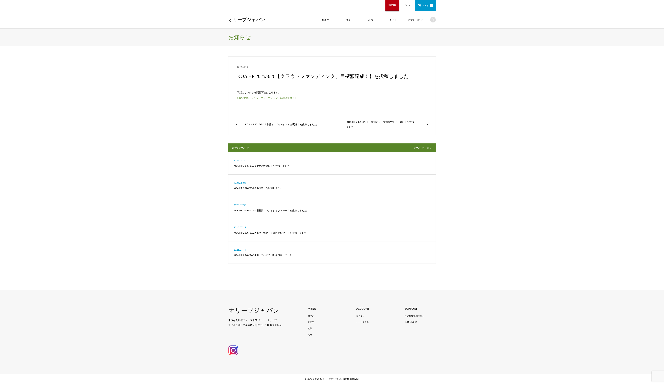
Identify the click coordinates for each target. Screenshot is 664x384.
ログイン (406, 5)
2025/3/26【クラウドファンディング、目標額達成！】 (267, 98)
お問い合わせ (415, 19)
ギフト (393, 19)
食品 (348, 19)
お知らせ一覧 (421, 147)
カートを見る (362, 322)
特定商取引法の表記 (414, 315)
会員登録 (392, 4)
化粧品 (325, 19)
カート (427, 5)
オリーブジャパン (246, 19)
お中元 (311, 315)
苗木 (370, 19)
